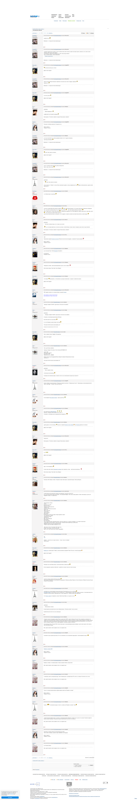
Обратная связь (84, 779)
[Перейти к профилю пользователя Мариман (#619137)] (35, 130)
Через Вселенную (53, 411)
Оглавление (56, 20)
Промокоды (67, 17)
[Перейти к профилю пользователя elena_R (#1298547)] (35, 214)
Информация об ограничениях (73, 793)
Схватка (65, 292)
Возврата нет (46, 550)
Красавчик (55, 250)
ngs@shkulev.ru (42, 796)
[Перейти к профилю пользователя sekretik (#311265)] (35, 542)
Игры (73, 14)
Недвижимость (54, 14)
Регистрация (65, 20)
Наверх (136, 798)
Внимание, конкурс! (71, 20)
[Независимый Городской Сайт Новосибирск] (34, 17)
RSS (87, 33)
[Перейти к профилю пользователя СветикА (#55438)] (35, 185)
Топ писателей (67, 779)
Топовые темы (78, 20)
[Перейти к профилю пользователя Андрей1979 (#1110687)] (35, 57)
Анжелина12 (37, 769)
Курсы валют (61, 17)
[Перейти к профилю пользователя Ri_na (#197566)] (35, 228)
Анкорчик (78, 424)
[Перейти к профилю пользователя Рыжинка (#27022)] (35, 270)
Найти (60, 20)
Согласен (10, 797)
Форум (52, 17)
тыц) (44, 537)
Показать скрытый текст (49, 56)
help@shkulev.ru (37, 798)
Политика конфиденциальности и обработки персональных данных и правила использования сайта (84, 796)
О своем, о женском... (41, 760)
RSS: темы (53, 779)
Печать (84, 33)
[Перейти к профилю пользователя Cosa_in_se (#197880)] (35, 610)
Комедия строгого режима (69, 424)
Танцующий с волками (57, 469)
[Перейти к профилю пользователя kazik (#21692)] (35, 318)
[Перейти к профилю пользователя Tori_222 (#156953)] (34, 583)
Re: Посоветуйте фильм (57, 35)
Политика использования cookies (74, 795)
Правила (76, 779)
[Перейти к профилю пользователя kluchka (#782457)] (35, 416)
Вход (83, 20)
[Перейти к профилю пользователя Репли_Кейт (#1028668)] (35, 73)
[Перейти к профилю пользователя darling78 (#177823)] (35, 625)
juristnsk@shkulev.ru (54, 797)
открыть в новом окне (77, 766)
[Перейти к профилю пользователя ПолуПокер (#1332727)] (35, 200)
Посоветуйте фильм (57, 302)
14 (47, 757)
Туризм (60, 14)
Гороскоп (67, 14)
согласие (11, 793)
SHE (36, 760)
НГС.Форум (34, 760)
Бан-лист (72, 779)
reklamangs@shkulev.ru (103, 788)
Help (80, 779)
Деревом (92, 33)
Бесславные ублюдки (53, 397)
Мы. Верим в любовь (47, 592)
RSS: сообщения (60, 779)
